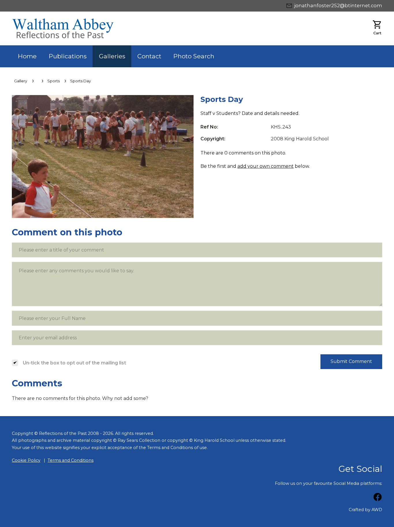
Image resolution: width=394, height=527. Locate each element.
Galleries (112, 56)
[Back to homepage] (104, 28)
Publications (68, 56)
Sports (53, 81)
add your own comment (265, 166)
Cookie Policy (26, 460)
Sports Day (80, 81)
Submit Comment (351, 361)
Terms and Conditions (70, 460)
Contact (149, 56)
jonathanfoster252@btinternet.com (338, 5)
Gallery (20, 81)
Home (27, 56)
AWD (377, 509)
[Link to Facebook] (377, 498)
